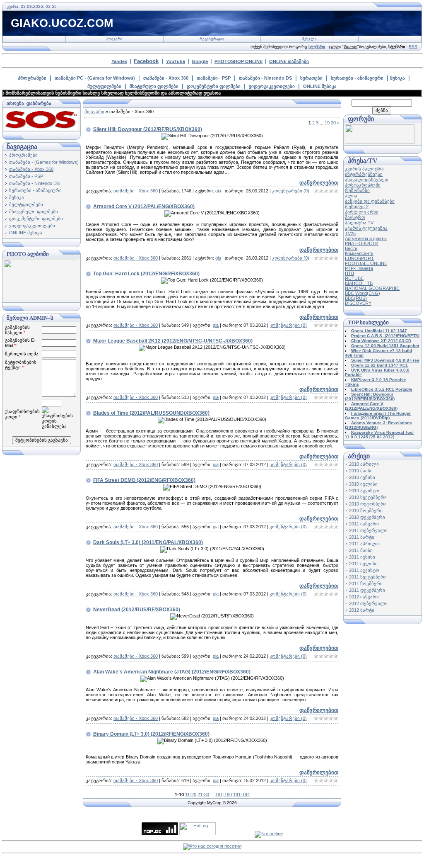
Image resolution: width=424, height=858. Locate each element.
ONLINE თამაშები (289, 61)
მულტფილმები (104, 86)
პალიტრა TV (359, 222)
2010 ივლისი (363, 483)
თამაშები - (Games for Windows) (44, 162)
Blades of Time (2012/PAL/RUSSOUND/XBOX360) (151, 413)
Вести (351, 248)
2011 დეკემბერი (367, 590)
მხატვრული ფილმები (154, 86)
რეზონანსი (357, 190)
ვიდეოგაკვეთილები (272, 86)
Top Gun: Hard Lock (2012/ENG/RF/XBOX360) (146, 274)
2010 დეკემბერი (367, 517)
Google (200, 61)
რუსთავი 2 (357, 206)
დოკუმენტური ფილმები (214, 86)
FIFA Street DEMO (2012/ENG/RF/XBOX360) (144, 480)
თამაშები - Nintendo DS (265, 77)
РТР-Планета (359, 268)
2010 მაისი (361, 470)
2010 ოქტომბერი (368, 503)
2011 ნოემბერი (366, 583)
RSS (413, 46)
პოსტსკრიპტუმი (363, 184)
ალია (351, 195)
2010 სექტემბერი (368, 497)
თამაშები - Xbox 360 (165, 77)
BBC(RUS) (356, 298)
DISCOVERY (358, 303)
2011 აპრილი (364, 543)
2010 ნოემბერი (366, 510)
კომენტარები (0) (290, 190)
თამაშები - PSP (214, 77)
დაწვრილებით (318, 183)
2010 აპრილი (364, 464)
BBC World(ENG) (362, 293)
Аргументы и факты (366, 238)
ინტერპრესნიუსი (364, 174)
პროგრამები (32, 77)
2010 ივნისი (362, 477)
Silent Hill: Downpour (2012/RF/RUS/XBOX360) (147, 129)
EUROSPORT (359, 258)
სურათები (311, 77)
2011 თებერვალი (368, 530)
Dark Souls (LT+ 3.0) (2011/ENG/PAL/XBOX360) (148, 542)
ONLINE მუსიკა (320, 86)
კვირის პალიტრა (364, 168)
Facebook (146, 61)
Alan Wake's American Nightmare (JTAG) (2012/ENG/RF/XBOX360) (172, 672)
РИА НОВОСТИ (361, 243)
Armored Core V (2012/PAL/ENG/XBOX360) (144, 206)
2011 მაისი (361, 550)
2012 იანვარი (364, 596)
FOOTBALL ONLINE (366, 263)
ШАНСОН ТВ (359, 283)
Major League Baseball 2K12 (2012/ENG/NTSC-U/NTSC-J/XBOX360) (173, 341)
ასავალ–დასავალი (366, 179)
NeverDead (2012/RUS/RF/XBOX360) (136, 610)
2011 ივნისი (362, 556)
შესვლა (309, 39)
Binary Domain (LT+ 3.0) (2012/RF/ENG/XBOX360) (151, 734)
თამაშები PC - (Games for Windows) (95, 77)
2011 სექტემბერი (368, 576)
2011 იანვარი (364, 523)
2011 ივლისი (363, 563)
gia (218, 190)
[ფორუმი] (379, 142)
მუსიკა (397, 77)
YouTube (175, 61)
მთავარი (114, 39)
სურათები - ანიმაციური (357, 77)
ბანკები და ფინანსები (370, 201)
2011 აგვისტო (364, 570)
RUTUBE (354, 278)
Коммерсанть (359, 253)
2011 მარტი (361, 537)
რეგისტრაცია (212, 39)
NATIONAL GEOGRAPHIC (372, 288)
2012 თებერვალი (368, 603)
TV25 (350, 233)
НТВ (349, 273)
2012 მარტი (361, 610)
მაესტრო (355, 217)
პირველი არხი (361, 211)
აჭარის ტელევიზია (366, 228)
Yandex (119, 61)
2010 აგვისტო (364, 490)
